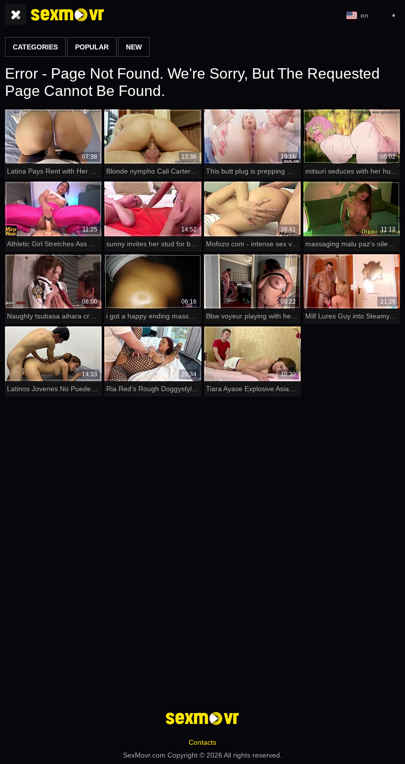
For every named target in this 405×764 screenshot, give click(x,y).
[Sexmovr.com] (67, 15)
